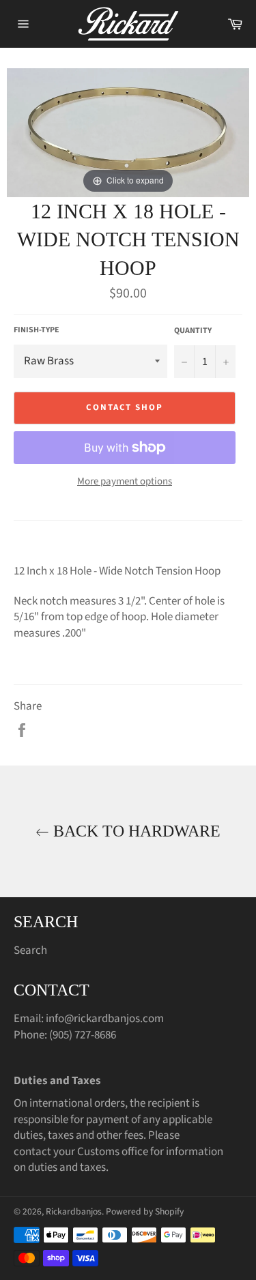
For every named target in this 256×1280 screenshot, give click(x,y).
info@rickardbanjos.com (105, 1018)
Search (30, 950)
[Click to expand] (128, 131)
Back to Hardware (135, 831)
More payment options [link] (124, 482)
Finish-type (36, 330)
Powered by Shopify (145, 1211)
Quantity (193, 330)
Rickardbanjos (74, 1211)
